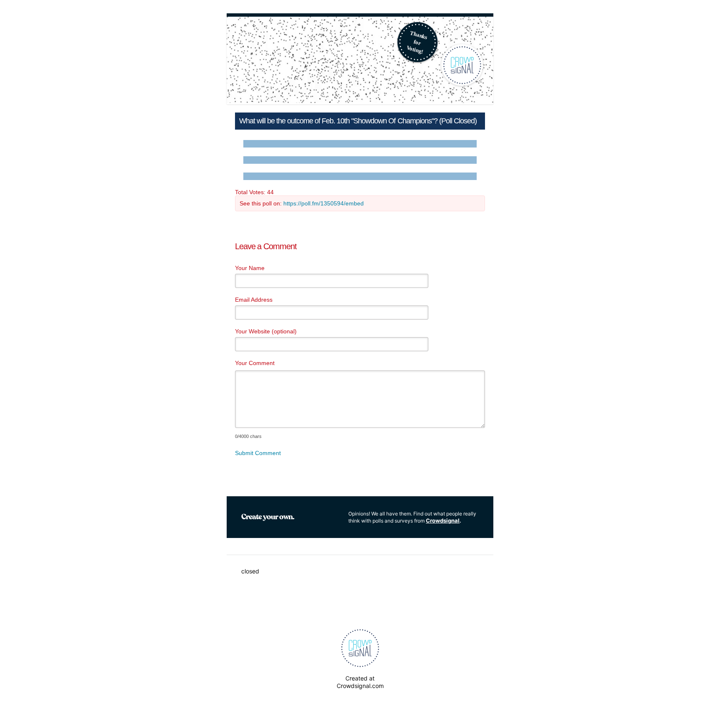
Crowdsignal (443, 520)
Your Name (250, 268)
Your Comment (255, 363)
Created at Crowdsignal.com (360, 682)
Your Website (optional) (266, 331)
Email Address (253, 299)
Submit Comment (258, 453)
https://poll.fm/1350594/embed (323, 203)
